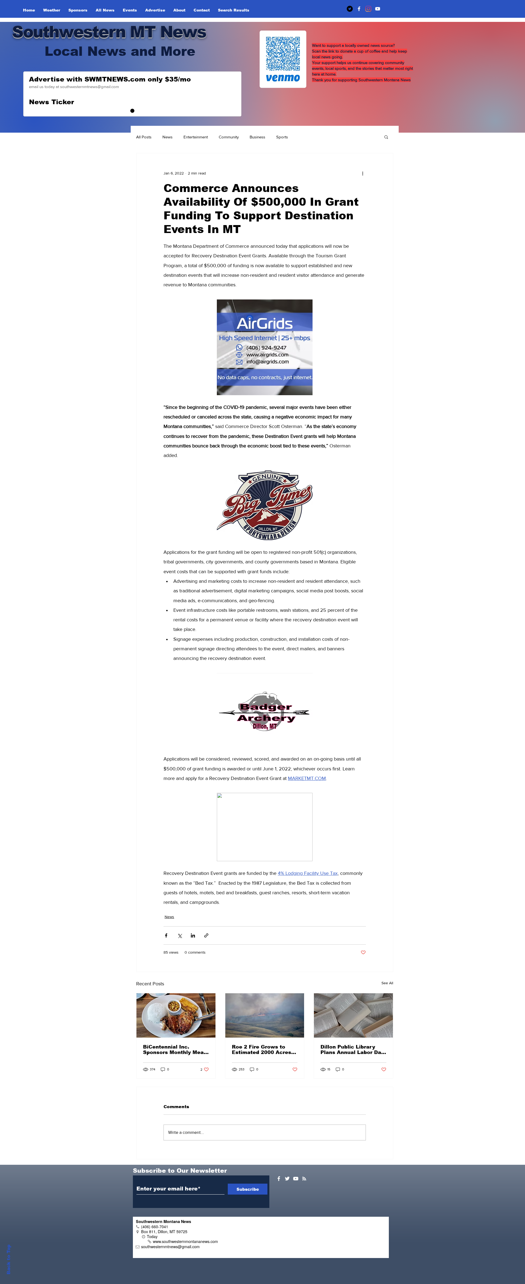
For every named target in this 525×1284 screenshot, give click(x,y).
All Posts (143, 137)
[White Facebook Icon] (279, 1178)
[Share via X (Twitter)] (179, 935)
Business (257, 137)
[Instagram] (368, 9)
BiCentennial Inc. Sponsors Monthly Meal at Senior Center (174, 1049)
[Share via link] (206, 935)
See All (387, 983)
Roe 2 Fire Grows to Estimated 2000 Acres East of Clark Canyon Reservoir (261, 1049)
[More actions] (362, 173)
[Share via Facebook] (166, 935)
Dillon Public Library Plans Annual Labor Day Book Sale (352, 1049)
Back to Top (8, 1259)
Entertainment (195, 137)
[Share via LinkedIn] (193, 935)
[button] (386, 137)
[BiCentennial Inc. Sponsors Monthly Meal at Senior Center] (175, 1015)
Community (229, 137)
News (167, 137)
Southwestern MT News (109, 32)
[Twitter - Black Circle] (350, 9)
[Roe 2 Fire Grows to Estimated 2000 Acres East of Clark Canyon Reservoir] (264, 1015)
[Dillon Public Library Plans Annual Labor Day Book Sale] (353, 1015)
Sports (282, 137)
